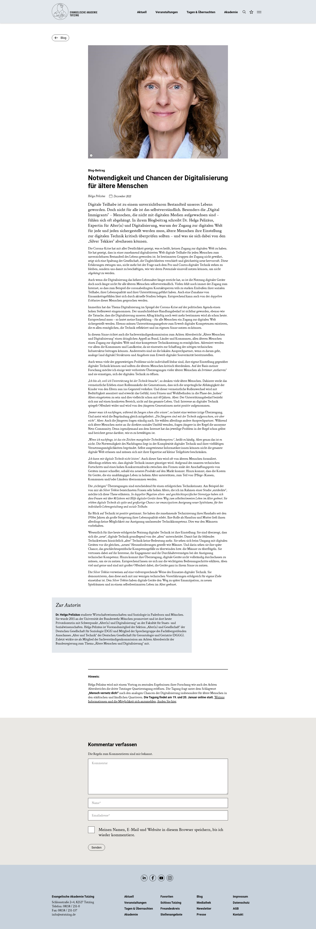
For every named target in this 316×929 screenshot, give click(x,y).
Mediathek (204, 902)
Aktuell (142, 12)
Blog (200, 896)
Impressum (240, 896)
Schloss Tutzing (170, 902)
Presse (201, 914)
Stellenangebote (171, 914)
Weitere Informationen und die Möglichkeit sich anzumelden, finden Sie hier (156, 699)
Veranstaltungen (167, 12)
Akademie (231, 12)
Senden (97, 847)
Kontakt (238, 914)
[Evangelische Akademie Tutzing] (74, 19)
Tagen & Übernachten (201, 12)
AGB (236, 908)
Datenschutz (241, 902)
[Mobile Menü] (259, 12)
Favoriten (166, 896)
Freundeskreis (170, 908)
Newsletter (204, 908)
